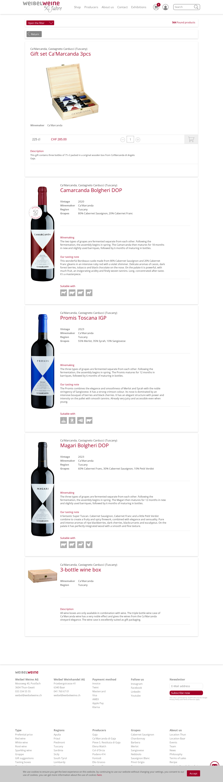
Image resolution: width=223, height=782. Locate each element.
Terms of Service (189, 699)
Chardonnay (138, 738)
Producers (91, 7)
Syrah (102, 341)
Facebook (136, 687)
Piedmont (59, 742)
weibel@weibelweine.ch (28, 695)
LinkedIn (135, 691)
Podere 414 (98, 754)
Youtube (136, 695)
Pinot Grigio (138, 762)
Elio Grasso (98, 762)
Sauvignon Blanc (140, 758)
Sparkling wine (23, 750)
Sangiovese (119, 341)
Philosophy (176, 754)
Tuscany (58, 746)
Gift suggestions (24, 758)
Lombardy (59, 762)
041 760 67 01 (61, 691)
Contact (122, 7)
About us (108, 7)
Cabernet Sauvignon (96, 213)
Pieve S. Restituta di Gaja (106, 742)
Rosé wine (21, 746)
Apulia (57, 734)
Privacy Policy (174, 699)
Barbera (135, 742)
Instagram (137, 683)
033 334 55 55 (23, 691)
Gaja (95, 734)
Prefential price (24, 734)
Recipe (173, 762)
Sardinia (58, 750)
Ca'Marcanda (54, 125)
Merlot (88, 341)
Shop (77, 7)
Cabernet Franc (124, 213)
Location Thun (178, 734)
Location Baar (177, 738)
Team (173, 746)
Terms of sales (178, 758)
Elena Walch (99, 746)
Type (18, 730)
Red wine (20, 738)
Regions (59, 730)
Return (35, 34)
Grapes (135, 730)
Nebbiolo (136, 754)
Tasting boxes (23, 762)
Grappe (19, 754)
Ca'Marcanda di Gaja (104, 738)
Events (173, 742)
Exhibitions (138, 7)
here (99, 774)
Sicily (56, 754)
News (173, 750)
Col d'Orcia (98, 750)
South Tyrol (60, 758)
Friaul (57, 738)
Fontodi (96, 758)
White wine (21, 742)
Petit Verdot (147, 468)
